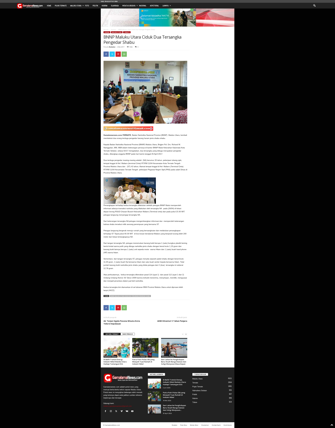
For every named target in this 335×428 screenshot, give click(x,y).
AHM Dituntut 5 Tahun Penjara (172, 321)
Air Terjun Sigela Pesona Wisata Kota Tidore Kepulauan (122, 322)
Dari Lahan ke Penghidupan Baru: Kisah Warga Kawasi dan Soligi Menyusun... (174, 407)
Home (49, 5)
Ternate (127, 32)
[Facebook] (106, 54)
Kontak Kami (216, 425)
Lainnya (166, 5)
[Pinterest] (118, 54)
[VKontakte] (127, 411)
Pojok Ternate (61, 5)
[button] (314, 5)
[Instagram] (111, 411)
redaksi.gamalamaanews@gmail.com (117, 406)
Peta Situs (183, 425)
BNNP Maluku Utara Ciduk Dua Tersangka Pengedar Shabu (130, 296)
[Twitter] (112, 54)
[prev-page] (183, 334)
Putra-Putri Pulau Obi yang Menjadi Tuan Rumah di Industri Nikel (143, 361)
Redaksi (112, 47)
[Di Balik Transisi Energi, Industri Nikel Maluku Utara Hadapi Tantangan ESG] (117, 348)
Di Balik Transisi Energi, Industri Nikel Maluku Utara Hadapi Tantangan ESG (115, 361)
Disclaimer (205, 425)
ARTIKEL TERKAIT (112, 334)
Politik (95, 5)
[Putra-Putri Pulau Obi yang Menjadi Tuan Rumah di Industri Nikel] (145, 348)
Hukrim (104, 5)
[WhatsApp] (124, 54)
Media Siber (194, 425)
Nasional (142, 5)
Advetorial (154, 5)
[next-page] (186, 334)
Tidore (194, 402)
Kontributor (228, 425)
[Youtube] (132, 411)
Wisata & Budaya (128, 5)
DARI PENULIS (127, 334)
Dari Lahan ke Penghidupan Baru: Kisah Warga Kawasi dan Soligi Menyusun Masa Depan (173, 361)
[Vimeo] (122, 411)
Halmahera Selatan (110, 357)
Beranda (106, 29)
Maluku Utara (75, 5)
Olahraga (115, 5)
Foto (87, 5)
